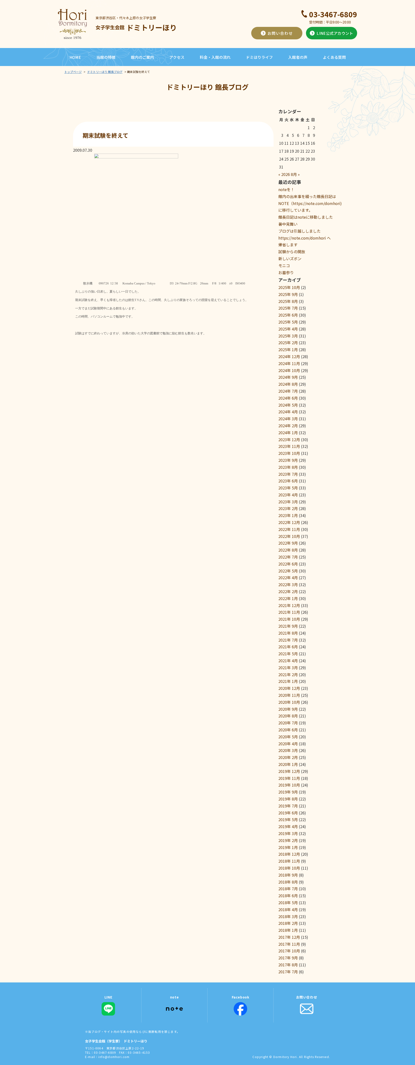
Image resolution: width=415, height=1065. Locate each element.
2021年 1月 (288, 681)
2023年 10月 (289, 453)
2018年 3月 (288, 916)
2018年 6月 (288, 895)
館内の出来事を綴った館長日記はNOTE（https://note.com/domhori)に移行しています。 (310, 203)
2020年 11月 (289, 695)
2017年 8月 (288, 965)
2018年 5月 (288, 902)
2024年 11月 (289, 363)
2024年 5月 (288, 405)
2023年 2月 (288, 508)
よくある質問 (334, 57)
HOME (75, 57)
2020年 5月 (288, 737)
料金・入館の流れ (215, 57)
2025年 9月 (288, 294)
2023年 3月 (288, 502)
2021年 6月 (288, 647)
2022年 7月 (288, 557)
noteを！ (286, 189)
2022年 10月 (289, 536)
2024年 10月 (289, 370)
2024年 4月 (288, 412)
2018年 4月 (288, 909)
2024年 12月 (289, 356)
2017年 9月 (288, 958)
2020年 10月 (289, 702)
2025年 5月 (288, 322)
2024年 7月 (288, 391)
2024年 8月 (288, 384)
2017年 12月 (289, 937)
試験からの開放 (291, 251)
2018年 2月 (288, 923)
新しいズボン (289, 258)
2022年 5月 (288, 571)
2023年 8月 (288, 467)
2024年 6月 (288, 398)
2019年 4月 (288, 826)
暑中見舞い (288, 224)
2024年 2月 (288, 425)
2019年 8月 (288, 799)
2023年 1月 (288, 515)
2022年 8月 (288, 550)
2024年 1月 (288, 432)
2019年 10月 (289, 785)
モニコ (284, 265)
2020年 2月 (288, 757)
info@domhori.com (113, 1057)
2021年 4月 (288, 660)
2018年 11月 (289, 861)
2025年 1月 (288, 349)
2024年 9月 (288, 377)
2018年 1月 (288, 930)
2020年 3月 (288, 750)
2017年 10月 (289, 951)
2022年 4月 (288, 577)
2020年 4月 (288, 743)
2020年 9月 (288, 709)
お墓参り (286, 272)
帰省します (288, 244)
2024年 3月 (288, 418)
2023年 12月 (289, 439)
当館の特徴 (106, 57)
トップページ (73, 72)
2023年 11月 (289, 446)
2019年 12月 (289, 771)
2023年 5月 (288, 488)
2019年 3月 (288, 833)
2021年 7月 (288, 640)
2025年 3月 (288, 336)
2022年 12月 (289, 522)
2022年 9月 (288, 543)
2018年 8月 (288, 882)
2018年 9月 (288, 875)
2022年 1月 (288, 598)
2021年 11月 (289, 612)
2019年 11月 (289, 778)
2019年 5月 (288, 819)
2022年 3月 (288, 584)
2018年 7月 (288, 888)
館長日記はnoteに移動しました (305, 217)
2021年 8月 (288, 633)
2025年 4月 (288, 329)
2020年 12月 (289, 688)
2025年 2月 (288, 342)
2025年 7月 (288, 308)
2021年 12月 (289, 605)
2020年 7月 (288, 723)
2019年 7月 (288, 806)
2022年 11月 (289, 529)
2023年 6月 (288, 481)
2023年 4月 (288, 495)
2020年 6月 (288, 730)
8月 (294, 174)
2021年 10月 (289, 619)
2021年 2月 (288, 674)
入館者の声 (297, 57)
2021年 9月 (288, 626)
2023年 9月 (288, 460)
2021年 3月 (288, 667)
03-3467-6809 (333, 14)
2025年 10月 (289, 287)
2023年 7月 (288, 474)
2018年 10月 (289, 868)
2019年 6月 (288, 813)
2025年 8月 (288, 301)
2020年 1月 (288, 764)
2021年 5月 (288, 653)
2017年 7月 (288, 972)
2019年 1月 (288, 847)
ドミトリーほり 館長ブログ (104, 72)
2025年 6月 (288, 315)
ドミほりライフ (259, 57)
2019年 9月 (288, 792)
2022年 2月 (288, 591)
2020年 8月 (288, 716)
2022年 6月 (288, 564)
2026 (285, 174)
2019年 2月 (288, 840)
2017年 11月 (289, 944)
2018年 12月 (289, 854)
